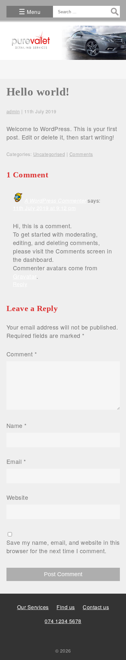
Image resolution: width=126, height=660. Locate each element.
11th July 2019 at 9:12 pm (44, 208)
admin (13, 111)
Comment (21, 354)
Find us (66, 607)
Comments (81, 154)
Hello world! (38, 91)
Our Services (33, 607)
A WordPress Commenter (55, 200)
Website (17, 497)
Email (16, 461)
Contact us (96, 607)
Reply (20, 284)
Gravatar (25, 276)
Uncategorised (49, 154)
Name (16, 425)
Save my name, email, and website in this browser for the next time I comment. (63, 546)
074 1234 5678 (63, 621)
